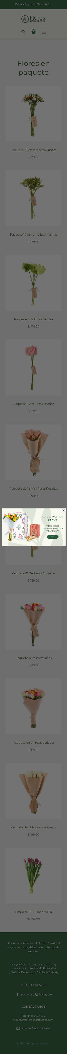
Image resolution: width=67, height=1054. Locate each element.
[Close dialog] (63, 510)
